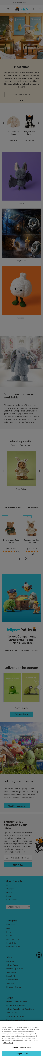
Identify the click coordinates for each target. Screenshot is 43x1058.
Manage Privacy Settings (21, 1047)
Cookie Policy (8, 1043)
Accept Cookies (21, 1054)
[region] (21, 1039)
